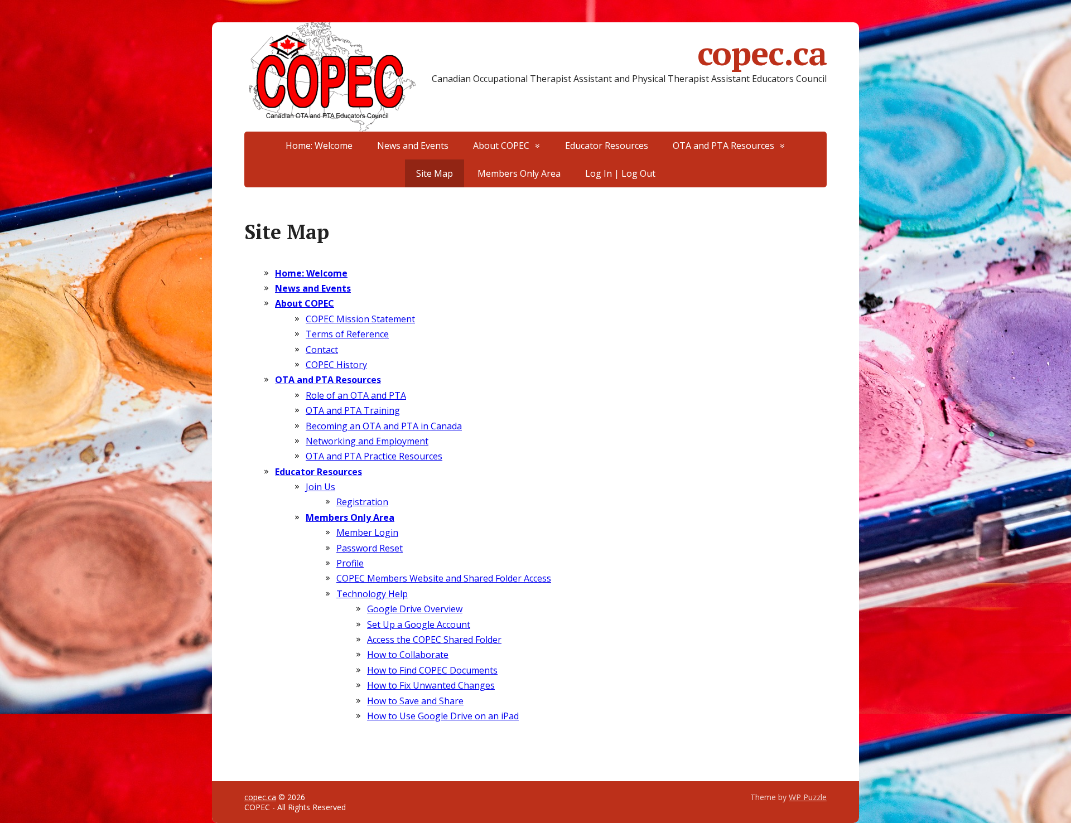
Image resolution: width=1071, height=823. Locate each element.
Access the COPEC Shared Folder (434, 639)
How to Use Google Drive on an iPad (443, 716)
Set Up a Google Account (418, 624)
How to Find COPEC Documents (432, 670)
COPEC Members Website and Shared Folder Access (443, 578)
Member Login (367, 532)
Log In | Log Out (620, 173)
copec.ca (762, 53)
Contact (322, 349)
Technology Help (372, 594)
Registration (362, 502)
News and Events (412, 145)
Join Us (320, 487)
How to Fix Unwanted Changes (431, 685)
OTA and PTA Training (353, 410)
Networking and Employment (367, 441)
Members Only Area (519, 173)
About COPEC (501, 145)
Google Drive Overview (414, 609)
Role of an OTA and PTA (356, 395)
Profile (350, 563)
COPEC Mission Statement (360, 319)
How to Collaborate (407, 654)
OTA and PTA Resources (723, 145)
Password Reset (369, 548)
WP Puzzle (808, 797)
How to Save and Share (415, 701)
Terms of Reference (347, 334)
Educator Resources (606, 145)
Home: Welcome (319, 145)
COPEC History (336, 365)
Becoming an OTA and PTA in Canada (384, 426)
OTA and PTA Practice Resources (374, 456)
